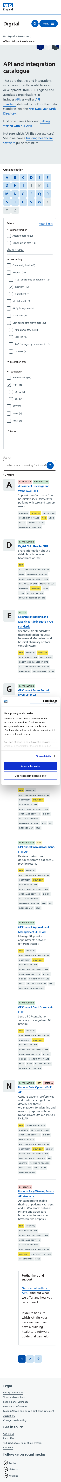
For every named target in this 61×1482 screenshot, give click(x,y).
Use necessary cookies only (30, 775)
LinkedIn (13, 1469)
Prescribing (46, 657)
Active (22, 613)
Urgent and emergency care (33, 579)
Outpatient (25, 800)
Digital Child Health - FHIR (33, 546)
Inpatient (35, 513)
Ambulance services (29, 814)
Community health (35, 1126)
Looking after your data (15, 1401)
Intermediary (26, 828)
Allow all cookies (30, 766)
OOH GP (23, 979)
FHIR (44, 518)
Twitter (12, 1463)
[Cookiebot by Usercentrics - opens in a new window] (43, 701)
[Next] (38, 1359)
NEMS (45, 588)
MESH (51, 518)
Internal (48, 1083)
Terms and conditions (14, 1397)
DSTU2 (22, 523)
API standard (40, 671)
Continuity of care (29, 518)
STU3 (21, 593)
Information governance (32, 1158)
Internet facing (36, 523)
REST (44, 823)
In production (41, 482)
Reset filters (46, 223)
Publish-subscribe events (32, 598)
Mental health (47, 584)
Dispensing (24, 671)
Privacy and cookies (13, 1392)
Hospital (23, 513)
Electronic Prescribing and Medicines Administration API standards (35, 621)
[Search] (50, 465)
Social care (49, 513)
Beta (39, 843)
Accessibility (9, 1415)
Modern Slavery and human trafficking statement (28, 1411)
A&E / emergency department (34, 570)
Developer (23, 36)
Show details (43, 756)
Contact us (8, 1433)
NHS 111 (46, 814)
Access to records (29, 819)
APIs (18, 99)
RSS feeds (8, 1447)
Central (23, 1163)
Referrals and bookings (31, 988)
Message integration (30, 527)
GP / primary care (28, 584)
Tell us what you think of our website (22, 1443)
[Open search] (35, 23)
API (50, 823)
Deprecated (25, 482)
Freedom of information (15, 1406)
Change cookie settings (15, 1420)
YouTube (13, 1475)
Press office (8, 1438)
